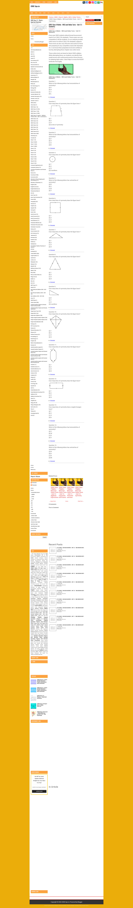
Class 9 (32, 163)
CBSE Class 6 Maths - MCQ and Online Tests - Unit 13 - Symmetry (66, 25)
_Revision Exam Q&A (35, 522)
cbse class (33, 104)
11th (40, 13)
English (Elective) (34, 188)
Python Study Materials (36, 342)
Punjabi (32, 340)
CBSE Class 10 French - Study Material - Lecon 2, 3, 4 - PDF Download (42, 713)
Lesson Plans (34, 528)
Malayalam (33, 262)
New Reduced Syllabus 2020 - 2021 (38, 289)
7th (58, 13)
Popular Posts (90, 20)
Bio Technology (34, 85)
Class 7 (32, 158)
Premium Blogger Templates (73, 905)
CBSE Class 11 (34, 111)
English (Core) (34, 186)
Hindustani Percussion (36, 224)
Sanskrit (32, 364)
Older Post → (81, 501)
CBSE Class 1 (34, 107)
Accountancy (34, 60)
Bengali (32, 79)
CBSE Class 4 (34, 123)
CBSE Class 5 (34, 125)
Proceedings (33, 336)
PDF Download (34, 326)
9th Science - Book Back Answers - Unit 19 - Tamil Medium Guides (70, 599)
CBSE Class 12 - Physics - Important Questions (37, 21)
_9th (32, 500)
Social (32, 381)
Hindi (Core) (33, 214)
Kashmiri (33, 239)
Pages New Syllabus (35, 315)
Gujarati (32, 207)
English (32, 184)
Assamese (33, 75)
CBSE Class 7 (34, 129)
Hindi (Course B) (34, 218)
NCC (32, 283)
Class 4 (32, 152)
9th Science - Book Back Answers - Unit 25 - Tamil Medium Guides (70, 547)
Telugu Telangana (34, 404)
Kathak (32, 241)
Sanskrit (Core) (34, 366)
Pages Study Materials (36, 321)
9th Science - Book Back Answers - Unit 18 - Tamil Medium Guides (70, 607)
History (32, 229)
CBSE (56, 17)
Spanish (32, 385)
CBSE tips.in (35, 6)
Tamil (32, 398)
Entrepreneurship (34, 191)
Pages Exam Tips (34, 311)
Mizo (32, 281)
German (32, 203)
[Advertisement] (66, 709)
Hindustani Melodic (35, 222)
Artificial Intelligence (35, 71)
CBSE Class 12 (34, 113)
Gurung (32, 210)
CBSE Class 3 (34, 120)
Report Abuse (35, 476)
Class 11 (32, 144)
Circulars (33, 137)
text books (33, 406)
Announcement (34, 64)
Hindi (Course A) (34, 216)
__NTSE (32, 496)
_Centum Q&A (34, 515)
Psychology (33, 338)
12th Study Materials (35, 49)
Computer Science (35, 167)
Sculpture (33, 375)
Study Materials (34, 390)
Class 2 (32, 148)
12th (36, 13)
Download (33, 174)
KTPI (32, 249)
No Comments (59, 551)
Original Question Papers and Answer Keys (39, 622)
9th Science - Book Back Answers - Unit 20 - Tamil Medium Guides (70, 590)
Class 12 (32, 146)
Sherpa (32, 377)
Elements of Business (35, 182)
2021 (32, 54)
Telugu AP (33, 402)
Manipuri (33, 264)
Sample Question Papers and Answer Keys (39, 636)
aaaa (32, 56)
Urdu (32, 415)
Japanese (33, 235)
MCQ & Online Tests (35, 274)
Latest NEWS (33, 253)
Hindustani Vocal (34, 226)
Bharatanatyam (34, 81)
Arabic (32, 68)
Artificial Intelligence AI (36, 73)
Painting (32, 323)
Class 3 (32, 150)
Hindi (32, 212)
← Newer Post (52, 501)
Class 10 (32, 142)
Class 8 (32, 161)
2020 (32, 52)
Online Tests (76, 17)
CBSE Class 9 (34, 133)
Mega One (33, 276)
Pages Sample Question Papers (38, 319)
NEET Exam (33, 285)
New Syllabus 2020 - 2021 (36, 296)
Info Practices (34, 233)
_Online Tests (34, 520)
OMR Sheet (33, 300)
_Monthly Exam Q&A (35, 526)
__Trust (32, 498)
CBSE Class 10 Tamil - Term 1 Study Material (42, 705)
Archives (98, 20)
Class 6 (60, 17)
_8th (32, 503)
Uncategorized (34, 413)
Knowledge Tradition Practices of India (38, 604)
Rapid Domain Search (84, 905)
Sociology (33, 383)
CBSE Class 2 (34, 118)
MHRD (32, 278)
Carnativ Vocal (34, 100)
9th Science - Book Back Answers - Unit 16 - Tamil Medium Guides (70, 625)
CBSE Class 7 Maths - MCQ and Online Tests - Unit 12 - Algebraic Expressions (54, 492)
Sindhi (32, 379)
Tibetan (32, 411)
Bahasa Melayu (34, 77)
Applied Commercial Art (36, 66)
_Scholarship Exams (35, 492)
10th (44, 13)
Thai (32, 409)
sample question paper (36, 347)
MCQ (70, 17)
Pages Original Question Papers (38, 317)
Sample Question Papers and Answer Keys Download (39, 639)
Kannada (33, 237)
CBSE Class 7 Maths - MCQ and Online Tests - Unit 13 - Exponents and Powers (63, 492)
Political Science (34, 334)
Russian (32, 345)
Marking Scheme (34, 268)
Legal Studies (34, 255)
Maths (66, 17)
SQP (32, 387)
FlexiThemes (51, 905)
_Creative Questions (35, 517)
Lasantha (64, 905)
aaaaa (32, 58)
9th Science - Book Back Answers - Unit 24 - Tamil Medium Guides (70, 556)
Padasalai (34, 482)
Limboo (32, 259)
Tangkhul (33, 400)
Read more (64, 550)
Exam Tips (33, 195)
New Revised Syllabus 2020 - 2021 (38, 292)
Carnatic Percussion (35, 96)
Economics (33, 177)
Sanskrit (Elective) (35, 368)
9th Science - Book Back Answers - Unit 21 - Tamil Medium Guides (70, 582)
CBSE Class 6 (34, 127)
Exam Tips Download (35, 197)
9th (49, 13)
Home (32, 2)
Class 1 (32, 139)
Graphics (33, 205)
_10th (32, 509)
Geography (33, 201)
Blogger (42, 41)
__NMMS (33, 494)
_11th (32, 511)
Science (32, 373)
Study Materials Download (36, 392)
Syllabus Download (35, 396)
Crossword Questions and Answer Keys (39, 584)
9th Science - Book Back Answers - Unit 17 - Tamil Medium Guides (70, 616)
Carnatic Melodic (34, 94)
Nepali (32, 287)
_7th (32, 505)
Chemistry (33, 135)
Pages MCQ (33, 313)
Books (32, 90)
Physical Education (35, 330)
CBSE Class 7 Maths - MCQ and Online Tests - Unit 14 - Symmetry (79, 492)
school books (34, 371)
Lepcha (32, 257)
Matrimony (49, 2)
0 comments (51, 29)
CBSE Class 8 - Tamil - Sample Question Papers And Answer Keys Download (42, 681)
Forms (44, 2)
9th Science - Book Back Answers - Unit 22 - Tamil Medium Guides (70, 573)
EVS (31, 193)
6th (63, 13)
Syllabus (32, 394)
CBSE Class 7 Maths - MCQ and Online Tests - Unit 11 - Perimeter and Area (71, 492)
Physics (32, 332)
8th (53, 13)
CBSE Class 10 (34, 109)
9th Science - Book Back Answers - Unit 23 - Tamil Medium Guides (70, 564)
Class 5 (32, 154)
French (32, 199)
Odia (32, 298)
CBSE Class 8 (34, 131)
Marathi (32, 266)
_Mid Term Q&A (34, 524)
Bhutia (32, 83)
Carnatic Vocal (34, 98)
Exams (55, 2)
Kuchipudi (33, 251)
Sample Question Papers (36, 349)
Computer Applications (36, 165)
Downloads (38, 2)
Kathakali (33, 243)
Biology (32, 87)
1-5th (68, 13)
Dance (32, 172)
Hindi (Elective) (34, 220)
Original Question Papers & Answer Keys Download (39, 619)
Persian (32, 328)
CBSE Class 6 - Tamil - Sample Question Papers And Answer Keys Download (42, 689)
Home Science (34, 231)
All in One (33, 62)
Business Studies (34, 92)
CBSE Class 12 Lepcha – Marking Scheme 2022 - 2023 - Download (38, 116)
